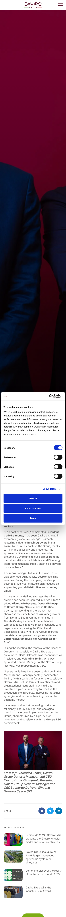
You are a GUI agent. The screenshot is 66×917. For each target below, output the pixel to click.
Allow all (33, 498)
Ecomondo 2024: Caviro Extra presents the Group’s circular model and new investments (44, 839)
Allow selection (33, 508)
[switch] (58, 457)
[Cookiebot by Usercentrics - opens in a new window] (49, 396)
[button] (41, 810)
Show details (49, 488)
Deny (33, 518)
